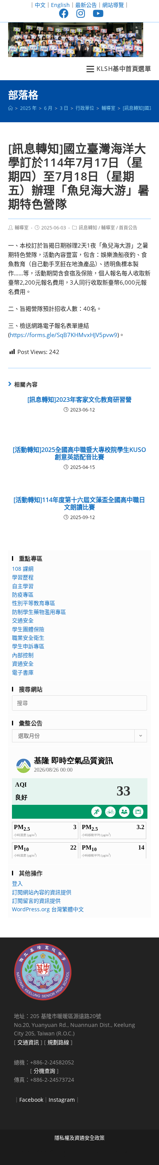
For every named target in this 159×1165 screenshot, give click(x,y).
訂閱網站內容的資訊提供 (41, 892)
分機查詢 (44, 1070)
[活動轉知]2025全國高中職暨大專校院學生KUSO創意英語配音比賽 (79, 453)
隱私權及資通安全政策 (79, 1137)
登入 (17, 883)
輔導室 (22, 227)
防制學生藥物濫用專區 (39, 611)
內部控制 (23, 655)
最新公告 (86, 4)
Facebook (31, 1099)
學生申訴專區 (28, 646)
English (60, 4)
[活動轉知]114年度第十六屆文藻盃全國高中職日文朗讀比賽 (79, 503)
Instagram (62, 1099)
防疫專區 (23, 594)
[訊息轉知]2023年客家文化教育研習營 (79, 399)
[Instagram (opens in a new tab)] (81, 13)
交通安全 (23, 620)
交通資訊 (28, 1042)
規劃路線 (58, 1042)
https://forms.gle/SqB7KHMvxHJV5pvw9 (63, 335)
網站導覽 (113, 4)
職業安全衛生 (28, 637)
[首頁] (10, 108)
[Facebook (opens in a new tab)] (64, 13)
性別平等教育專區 (33, 603)
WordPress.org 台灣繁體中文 (48, 909)
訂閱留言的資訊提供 (36, 900)
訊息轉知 (88, 227)
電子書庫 (23, 672)
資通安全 (23, 663)
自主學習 (23, 586)
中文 (40, 4)
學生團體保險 (28, 629)
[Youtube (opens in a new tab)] (96, 13)
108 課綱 (23, 568)
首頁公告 (128, 227)
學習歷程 (23, 577)
